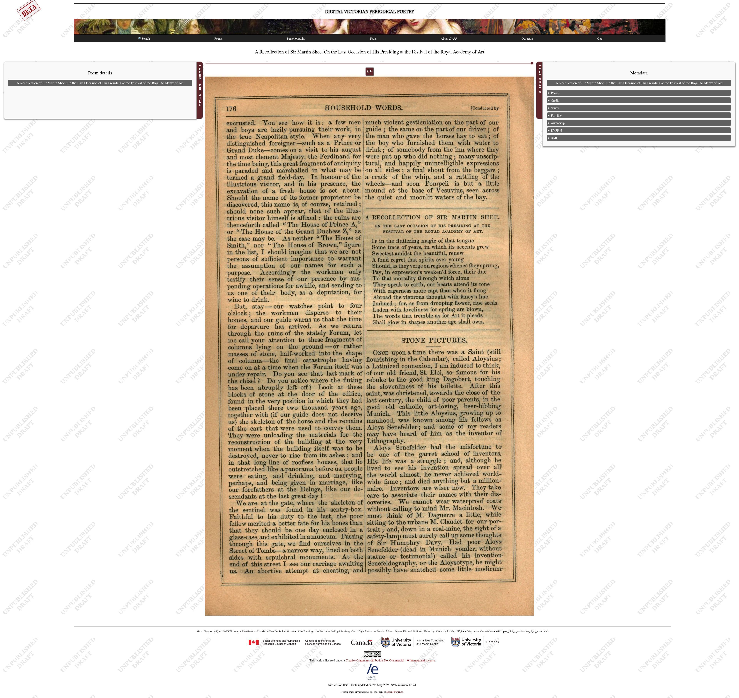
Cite (599, 38)
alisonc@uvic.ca (394, 691)
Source (555, 108)
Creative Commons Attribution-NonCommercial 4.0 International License (390, 660)
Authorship (558, 123)
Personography (296, 38)
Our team (527, 38)
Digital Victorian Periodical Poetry (369, 11)
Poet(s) (555, 93)
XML (554, 138)
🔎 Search (143, 38)
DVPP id (556, 130)
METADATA (540, 80)
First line (556, 115)
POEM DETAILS (200, 87)
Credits (555, 100)
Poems (218, 38)
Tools (373, 38)
